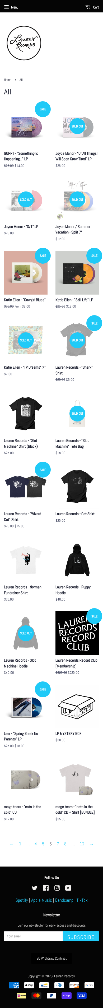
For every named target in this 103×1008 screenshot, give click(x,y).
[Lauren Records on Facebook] (46, 889)
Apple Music (41, 900)
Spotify (22, 900)
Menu (14, 7)
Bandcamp (64, 900)
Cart (95, 7)
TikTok (82, 900)
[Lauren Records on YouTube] (68, 889)
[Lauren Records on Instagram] (57, 889)
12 (82, 844)
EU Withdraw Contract (51, 958)
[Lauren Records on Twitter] (35, 889)
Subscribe (81, 937)
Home (7, 80)
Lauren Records (64, 976)
